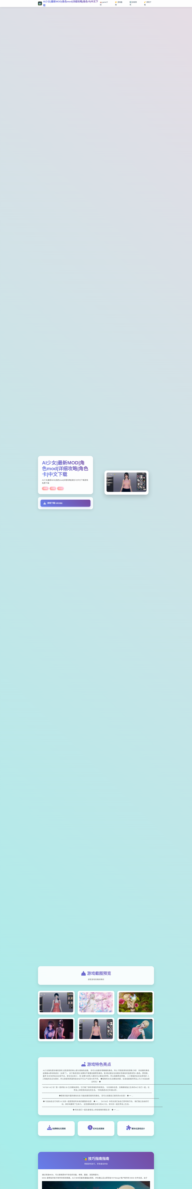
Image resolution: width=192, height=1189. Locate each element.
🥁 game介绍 (104, 3)
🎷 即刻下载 (147, 3)
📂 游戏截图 (118, 3)
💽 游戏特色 (133, 3)
